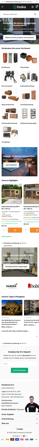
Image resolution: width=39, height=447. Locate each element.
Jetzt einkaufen (11, 165)
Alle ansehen (6, 236)
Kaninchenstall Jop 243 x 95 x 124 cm (11, 207)
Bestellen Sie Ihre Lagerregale (16, 266)
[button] (2, 2)
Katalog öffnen (3, 7)
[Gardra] (12, 286)
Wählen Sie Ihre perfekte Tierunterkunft (19, 37)
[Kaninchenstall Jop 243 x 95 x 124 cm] (12, 194)
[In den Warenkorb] (15, 230)
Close (19, 414)
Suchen (35, 14)
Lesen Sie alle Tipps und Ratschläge (15, 331)
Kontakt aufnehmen (9, 409)
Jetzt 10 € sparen (19, 370)
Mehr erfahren (7, 327)
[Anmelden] (33, 7)
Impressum (20, 409)
